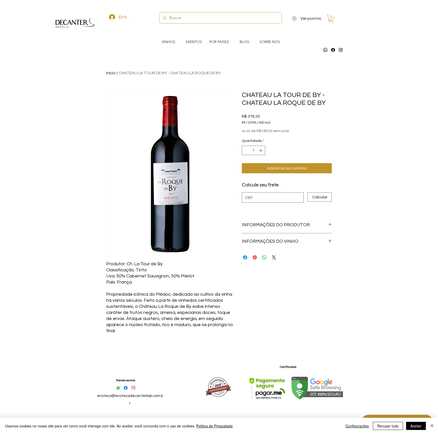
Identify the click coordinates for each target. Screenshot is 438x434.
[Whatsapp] (325, 49)
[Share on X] (274, 257)
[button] (331, 18)
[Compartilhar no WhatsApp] (264, 257)
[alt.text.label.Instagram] (340, 49)
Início (111, 73)
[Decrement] (246, 150)
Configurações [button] (357, 425)
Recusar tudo (388, 425)
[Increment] (261, 150)
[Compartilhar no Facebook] (245, 257)
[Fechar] (432, 426)
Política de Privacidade (214, 425)
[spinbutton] (253, 150)
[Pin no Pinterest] (255, 257)
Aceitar (416, 425)
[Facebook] (333, 49)
